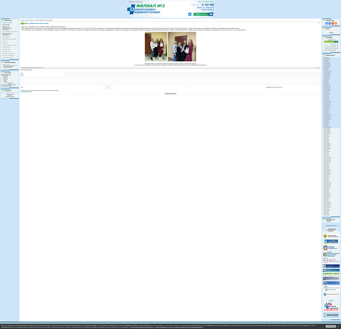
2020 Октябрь (327, 143)
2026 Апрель (327, 210)
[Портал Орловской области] (331, 243)
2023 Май (326, 178)
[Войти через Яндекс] (332, 23)
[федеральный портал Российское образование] (331, 279)
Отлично (5, 76)
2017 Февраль (327, 90)
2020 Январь (327, 131)
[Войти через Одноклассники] (335, 23)
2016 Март (326, 77)
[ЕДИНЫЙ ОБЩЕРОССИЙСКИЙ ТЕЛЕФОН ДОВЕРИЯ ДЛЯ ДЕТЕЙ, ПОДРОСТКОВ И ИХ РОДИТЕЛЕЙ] (331, 310)
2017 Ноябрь (327, 104)
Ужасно (5, 81)
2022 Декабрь (327, 171)
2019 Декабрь (327, 130)
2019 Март (326, 121)
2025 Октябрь (327, 204)
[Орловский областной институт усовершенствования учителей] (331, 291)
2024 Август (327, 192)
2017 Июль (326, 98)
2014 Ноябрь (327, 63)
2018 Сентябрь (327, 115)
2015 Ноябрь (327, 74)
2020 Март (326, 134)
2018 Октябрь (327, 116)
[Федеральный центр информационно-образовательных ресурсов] (331, 267)
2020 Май (326, 137)
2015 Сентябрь (327, 71)
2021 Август (327, 155)
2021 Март (326, 149)
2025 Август (327, 201)
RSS (141, 2)
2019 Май (326, 124)
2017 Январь (327, 89)
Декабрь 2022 (331, 40)
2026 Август (327, 214)
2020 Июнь (326, 139)
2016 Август (327, 84)
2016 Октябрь (327, 86)
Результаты (4, 84)
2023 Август (327, 181)
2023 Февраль (327, 174)
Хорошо (5, 77)
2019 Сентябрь (327, 127)
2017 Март (326, 92)
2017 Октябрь (327, 102)
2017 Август (327, 99)
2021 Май (326, 152)
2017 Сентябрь (327, 101)
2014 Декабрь (327, 65)
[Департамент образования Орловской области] (331, 250)
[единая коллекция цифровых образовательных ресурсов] (331, 271)
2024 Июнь (326, 189)
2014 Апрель (327, 59)
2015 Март (326, 68)
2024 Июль (326, 190)
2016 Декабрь (327, 87)
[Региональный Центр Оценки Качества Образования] (331, 284)
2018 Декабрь (327, 118)
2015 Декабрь (327, 75)
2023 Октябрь (327, 184)
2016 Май (326, 80)
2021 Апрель (327, 151)
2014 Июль (326, 62)
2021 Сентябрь (327, 157)
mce (35, 67)
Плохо (5, 80)
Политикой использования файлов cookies (141, 327)
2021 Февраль (327, 148)
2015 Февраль (327, 66)
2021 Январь (327, 146)
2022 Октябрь (327, 169)
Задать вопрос (202, 14)
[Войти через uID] (326, 23)
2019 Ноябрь (327, 128)
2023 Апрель (327, 177)
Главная (200, 1)
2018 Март (326, 107)
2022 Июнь (326, 166)
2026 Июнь (326, 213)
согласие (26, 90)
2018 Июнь (326, 112)
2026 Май (326, 211)
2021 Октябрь (327, 158)
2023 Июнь (326, 180)
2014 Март (326, 57)
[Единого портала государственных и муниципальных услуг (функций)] (331, 263)
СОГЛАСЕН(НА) (331, 326)
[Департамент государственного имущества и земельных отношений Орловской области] (331, 256)
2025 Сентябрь (327, 202)
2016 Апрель (327, 78)
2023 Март (326, 175)
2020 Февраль (327, 133)
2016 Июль (326, 83)
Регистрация (206, 1)
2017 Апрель (327, 93)
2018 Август (327, 113)
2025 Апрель (327, 196)
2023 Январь (327, 172)
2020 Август (327, 142)
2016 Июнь (326, 81)
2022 (27, 20)
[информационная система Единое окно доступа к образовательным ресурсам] (331, 275)
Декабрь (31, 20)
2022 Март (326, 163)
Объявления (5, 64)
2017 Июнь (326, 96)
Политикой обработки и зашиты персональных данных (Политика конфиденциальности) (179, 327)
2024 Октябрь (327, 193)
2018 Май (326, 110)
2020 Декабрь (327, 145)
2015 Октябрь (327, 72)
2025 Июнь (326, 198)
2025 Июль (326, 199)
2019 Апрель (327, 122)
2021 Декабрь (327, 160)
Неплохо (5, 79)
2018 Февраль (327, 105)
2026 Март (326, 208)
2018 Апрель (327, 109)
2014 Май (326, 60)
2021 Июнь (326, 154)
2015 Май (326, 69)
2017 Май (326, 95)
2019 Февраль (327, 119)
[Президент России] (331, 225)
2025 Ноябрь (327, 205)
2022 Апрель (327, 164)
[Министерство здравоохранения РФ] (331, 238)
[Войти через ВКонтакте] (329, 23)
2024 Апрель (327, 187)
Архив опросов (11, 84)
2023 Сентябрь (327, 183)
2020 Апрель (327, 136)
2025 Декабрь (327, 207)
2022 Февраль (327, 161)
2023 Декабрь (327, 186)
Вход (211, 1)
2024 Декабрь (327, 195)
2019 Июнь (326, 125)
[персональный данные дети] (331, 296)
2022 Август (327, 168)
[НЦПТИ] (331, 300)
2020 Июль (326, 140)
